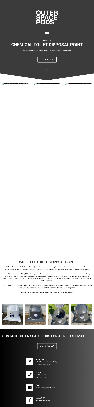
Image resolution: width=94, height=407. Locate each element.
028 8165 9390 (41, 377)
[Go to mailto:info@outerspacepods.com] (47, 388)
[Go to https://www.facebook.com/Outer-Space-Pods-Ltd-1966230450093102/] (47, 401)
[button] (47, 60)
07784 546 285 (41, 375)
